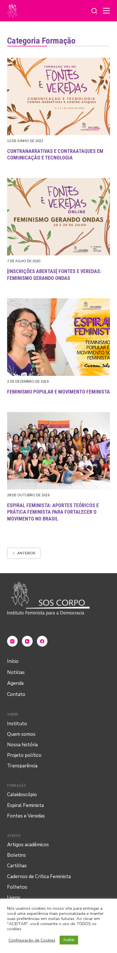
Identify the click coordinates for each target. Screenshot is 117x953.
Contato (16, 694)
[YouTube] (27, 641)
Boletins (16, 855)
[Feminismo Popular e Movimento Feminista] (58, 337)
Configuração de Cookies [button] (32, 940)
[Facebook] (42, 641)
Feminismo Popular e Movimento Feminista (58, 392)
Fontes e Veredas (26, 816)
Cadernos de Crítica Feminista (39, 876)
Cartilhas (17, 865)
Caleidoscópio (22, 794)
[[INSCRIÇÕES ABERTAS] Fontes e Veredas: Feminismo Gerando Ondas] (58, 216)
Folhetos (17, 887)
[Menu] (106, 10)
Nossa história (22, 744)
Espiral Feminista (25, 805)
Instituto (17, 723)
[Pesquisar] (94, 11)
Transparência (22, 766)
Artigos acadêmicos (28, 844)
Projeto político (24, 755)
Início (12, 661)
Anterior (26, 553)
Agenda (15, 683)
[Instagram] (12, 641)
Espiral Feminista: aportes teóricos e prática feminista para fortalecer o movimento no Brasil (53, 512)
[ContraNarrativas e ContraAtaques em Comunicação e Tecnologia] (58, 96)
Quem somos (21, 734)
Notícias (16, 672)
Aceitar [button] (69, 939)
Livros (13, 897)
